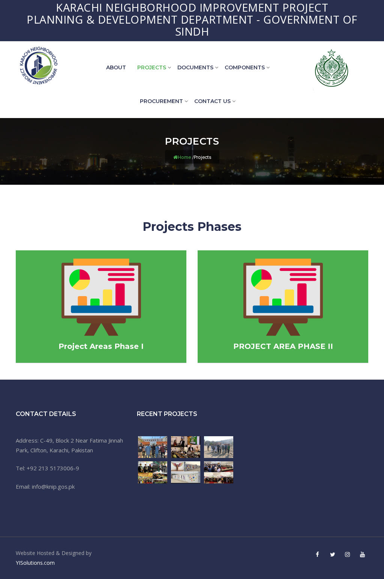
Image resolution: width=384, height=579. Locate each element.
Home (184, 157)
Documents (195, 67)
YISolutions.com (35, 562)
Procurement (161, 101)
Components (245, 67)
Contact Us (212, 101)
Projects (151, 67)
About (116, 67)
